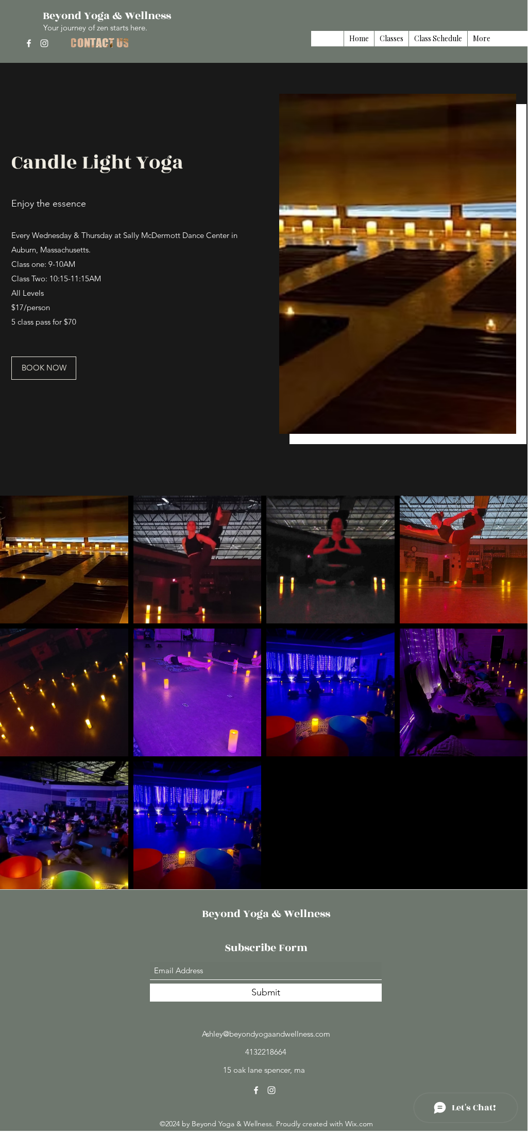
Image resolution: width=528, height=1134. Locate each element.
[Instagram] (44, 43)
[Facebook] (29, 43)
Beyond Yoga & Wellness (107, 16)
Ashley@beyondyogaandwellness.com (266, 1034)
